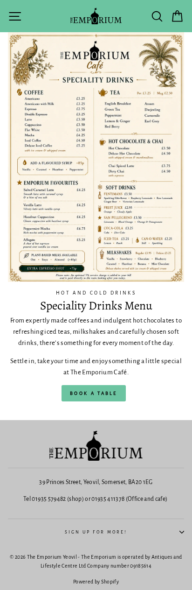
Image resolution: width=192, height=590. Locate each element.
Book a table (93, 393)
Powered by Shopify (96, 581)
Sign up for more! (96, 532)
